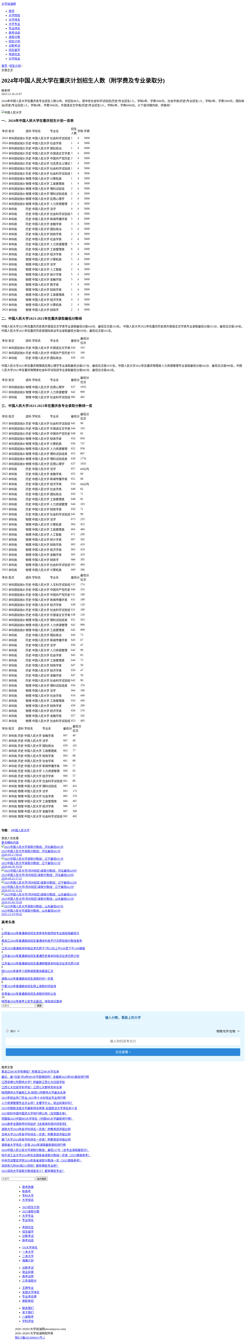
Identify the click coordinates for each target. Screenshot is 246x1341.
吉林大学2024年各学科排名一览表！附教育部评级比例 (36, 1134)
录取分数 (14, 37)
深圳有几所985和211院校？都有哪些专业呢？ (30, 1165)
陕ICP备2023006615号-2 (30, 1337)
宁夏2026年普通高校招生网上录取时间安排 (28, 986)
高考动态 (14, 32)
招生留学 (14, 50)
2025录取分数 (30, 1211)
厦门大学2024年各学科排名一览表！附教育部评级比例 (36, 1139)
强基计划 (28, 1260)
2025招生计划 (30, 1207)
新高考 (26, 1191)
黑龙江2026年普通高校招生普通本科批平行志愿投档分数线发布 (41, 940)
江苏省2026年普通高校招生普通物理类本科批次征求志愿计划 (40, 963)
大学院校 (14, 15)
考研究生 (14, 54)
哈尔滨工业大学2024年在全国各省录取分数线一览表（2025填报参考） (46, 1155)
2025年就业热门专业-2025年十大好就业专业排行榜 (33, 1097)
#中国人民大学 (20, 830)
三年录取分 (29, 1280)
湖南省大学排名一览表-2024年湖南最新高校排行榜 (33, 1144)
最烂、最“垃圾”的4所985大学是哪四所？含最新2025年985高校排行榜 (45, 1076)
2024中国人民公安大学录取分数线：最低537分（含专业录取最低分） (45, 1150)
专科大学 (28, 1195)
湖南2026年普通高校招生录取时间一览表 (27, 978)
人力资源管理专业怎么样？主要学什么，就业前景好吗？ (37, 1103)
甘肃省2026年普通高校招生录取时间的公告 (28, 993)
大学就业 (14, 58)
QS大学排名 (29, 1247)
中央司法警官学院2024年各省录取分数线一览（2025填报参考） (41, 1160)
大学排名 (14, 19)
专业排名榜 (29, 1296)
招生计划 (14, 41)
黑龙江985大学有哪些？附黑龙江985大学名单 (30, 1071)
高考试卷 (28, 1276)
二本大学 (28, 1256)
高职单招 (28, 1300)
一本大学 (28, 1251)
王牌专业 (28, 1287)
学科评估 (28, 1321)
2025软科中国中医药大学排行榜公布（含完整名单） (34, 1113)
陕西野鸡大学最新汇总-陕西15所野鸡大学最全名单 (33, 1092)
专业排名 (14, 28)
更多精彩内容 (10, 842)
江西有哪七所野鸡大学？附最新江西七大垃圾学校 (33, 1082)
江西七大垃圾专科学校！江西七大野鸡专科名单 (31, 1087)
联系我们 (28, 1308)
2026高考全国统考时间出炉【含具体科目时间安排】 (34, 1123)
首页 (11, 11)
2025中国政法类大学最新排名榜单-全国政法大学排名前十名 (39, 1108)
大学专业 (14, 24)
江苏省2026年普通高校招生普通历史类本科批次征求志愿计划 (40, 955)
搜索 (39, 1005)
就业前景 (28, 1272)
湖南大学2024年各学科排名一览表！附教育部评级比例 (36, 1129)
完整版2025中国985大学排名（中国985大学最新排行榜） (37, 1118)
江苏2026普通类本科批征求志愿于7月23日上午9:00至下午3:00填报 (43, 948)
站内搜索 (41, 1179)
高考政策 (28, 1187)
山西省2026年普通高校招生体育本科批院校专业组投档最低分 (40, 933)
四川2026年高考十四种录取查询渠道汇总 (27, 971)
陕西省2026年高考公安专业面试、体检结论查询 (31, 1001)
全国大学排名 (30, 1292)
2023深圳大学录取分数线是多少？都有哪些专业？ (33, 1170)
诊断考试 (14, 45)
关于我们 (28, 1312)
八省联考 (28, 1316)
